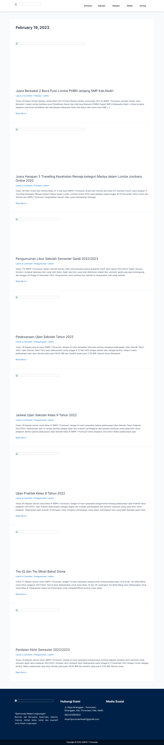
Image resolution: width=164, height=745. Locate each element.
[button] (102, 6)
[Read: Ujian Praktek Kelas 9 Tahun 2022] (37, 470)
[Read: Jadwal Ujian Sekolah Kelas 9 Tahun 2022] (37, 392)
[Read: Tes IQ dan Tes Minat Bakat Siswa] (37, 548)
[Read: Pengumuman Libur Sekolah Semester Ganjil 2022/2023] (37, 236)
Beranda (88, 6)
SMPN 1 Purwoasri (90, 742)
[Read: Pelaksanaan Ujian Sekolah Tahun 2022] (37, 314)
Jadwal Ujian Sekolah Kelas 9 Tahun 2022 (46, 415)
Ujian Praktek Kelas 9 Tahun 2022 (40, 493)
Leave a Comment (24, 96)
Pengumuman (40, 263)
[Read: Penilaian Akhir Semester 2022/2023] (37, 626)
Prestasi (37, 96)
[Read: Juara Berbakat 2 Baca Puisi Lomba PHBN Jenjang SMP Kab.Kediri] (50, 64)
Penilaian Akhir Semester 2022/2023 (43, 650)
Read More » (21, 113)
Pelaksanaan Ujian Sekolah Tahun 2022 (44, 337)
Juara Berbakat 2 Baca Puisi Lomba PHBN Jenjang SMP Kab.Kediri (64, 91)
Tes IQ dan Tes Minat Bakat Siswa (40, 571)
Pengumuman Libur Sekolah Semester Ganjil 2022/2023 (57, 259)
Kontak (143, 6)
